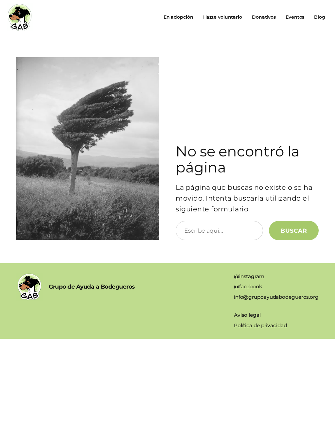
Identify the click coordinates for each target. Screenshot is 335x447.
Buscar (294, 230)
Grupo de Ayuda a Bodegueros (92, 286)
